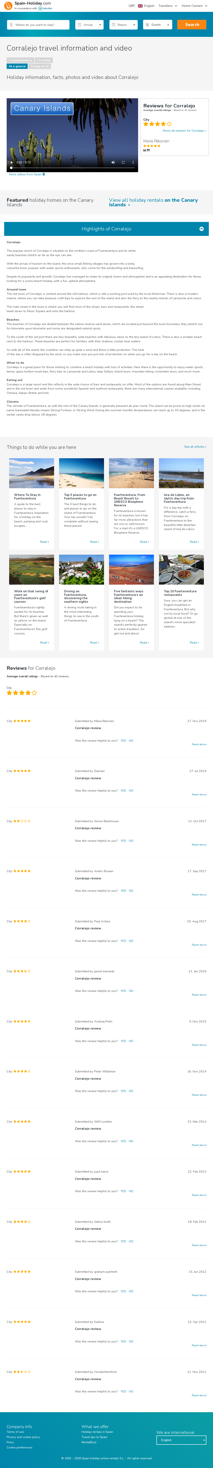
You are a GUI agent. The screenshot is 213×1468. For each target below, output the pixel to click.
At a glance (17, 66)
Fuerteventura (21, 60)
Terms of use (15, 1432)
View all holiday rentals (153, 202)
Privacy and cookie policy (23, 1437)
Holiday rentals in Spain (97, 1432)
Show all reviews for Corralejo (183, 130)
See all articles (194, 447)
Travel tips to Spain (94, 1437)
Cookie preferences (19, 1447)
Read (43, 542)
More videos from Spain (25, 174)
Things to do (39, 66)
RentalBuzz (89, 1442)
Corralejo (44, 60)
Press (10, 1442)
